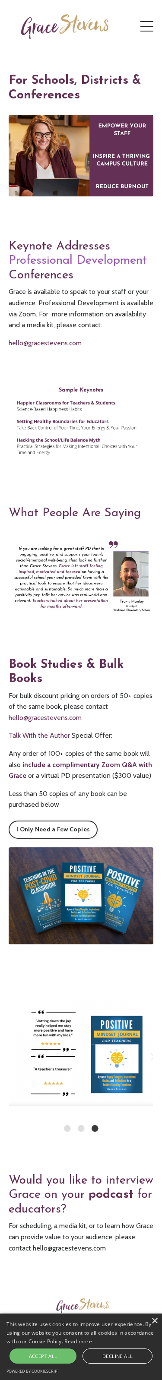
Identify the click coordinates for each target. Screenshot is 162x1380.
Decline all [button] (117, 1356)
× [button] (154, 1321)
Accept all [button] (43, 1356)
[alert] (81, 1347)
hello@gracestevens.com (45, 718)
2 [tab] (81, 1128)
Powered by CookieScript (32, 1371)
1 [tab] (67, 1128)
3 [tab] (95, 1128)
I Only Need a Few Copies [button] (53, 829)
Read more (78, 1341)
